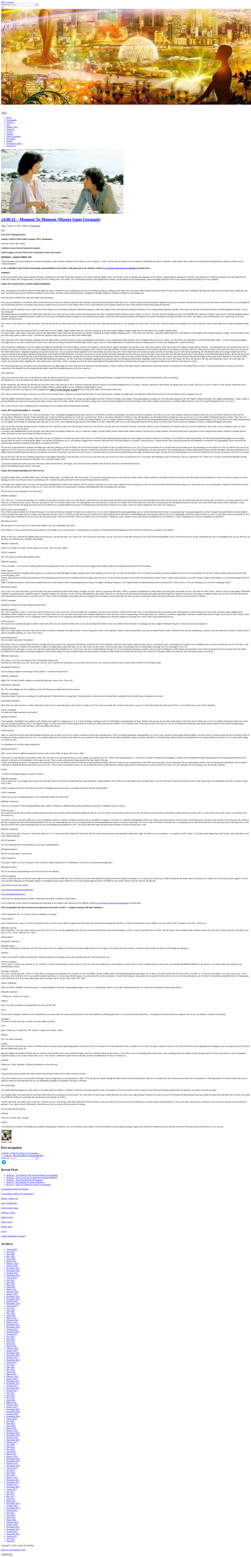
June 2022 (10, 1367)
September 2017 (13, 1487)
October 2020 (12, 1414)
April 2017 (10, 1499)
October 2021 (12, 1386)
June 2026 (10, 1254)
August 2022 (11, 1362)
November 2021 (13, 1383)
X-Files (9, 132)
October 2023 (12, 1329)
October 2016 (12, 1506)
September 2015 (13, 1534)
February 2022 (12, 1376)
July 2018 (10, 1470)
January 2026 (11, 1266)
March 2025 (11, 1289)
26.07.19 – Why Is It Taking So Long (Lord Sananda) (28, 1185)
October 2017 (12, 1484)
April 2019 (10, 1452)
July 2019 (10, 1444)
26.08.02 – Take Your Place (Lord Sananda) (24, 1180)
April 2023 (10, 1343)
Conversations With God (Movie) (15, 1189)
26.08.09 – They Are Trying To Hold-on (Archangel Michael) (31, 1177)
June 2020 (10, 1423)
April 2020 (10, 1426)
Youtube (9, 134)
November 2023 (13, 1327)
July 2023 (10, 1336)
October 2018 (12, 1463)
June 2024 (10, 1310)
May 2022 (10, 1369)
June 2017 (10, 1494)
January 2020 (11, 1430)
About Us (10, 122)
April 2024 (10, 1315)
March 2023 (11, 1346)
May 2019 (10, 1449)
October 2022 (12, 1357)
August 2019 (11, 1442)
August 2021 (11, 1390)
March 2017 (11, 1501)
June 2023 (10, 1339)
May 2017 (10, 1496)
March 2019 (11, 1454)
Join (8, 125)
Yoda (4, 226)
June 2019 (10, 1447)
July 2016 (10, 1513)
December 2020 (12, 1409)
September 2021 (13, 1388)
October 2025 (12, 1273)
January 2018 (11, 1477)
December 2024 (12, 1296)
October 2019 (12, 1437)
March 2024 (11, 1318)
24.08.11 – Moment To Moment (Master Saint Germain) (50, 219)
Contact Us (11, 146)
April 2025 (10, 1287)
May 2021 (10, 1397)
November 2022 (13, 1355)
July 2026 (10, 1252)
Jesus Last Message (9, 1203)
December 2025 (12, 1268)
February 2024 (12, 1320)
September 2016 (13, 1508)
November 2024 (13, 1299)
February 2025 (12, 1292)
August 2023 (11, 1334)
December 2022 (12, 1353)
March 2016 (11, 1520)
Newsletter (10, 139)
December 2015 (12, 1527)
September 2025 (13, 1275)
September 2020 (13, 1416)
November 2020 (13, 1412)
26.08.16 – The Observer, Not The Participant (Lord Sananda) (32, 1175)
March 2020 (11, 1428)
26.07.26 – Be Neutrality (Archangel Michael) (25, 1182)
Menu (4, 113)
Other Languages (13, 136)
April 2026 (10, 1259)
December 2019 (12, 1433)
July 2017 (10, 1492)
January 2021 (11, 1407)
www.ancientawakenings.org (13, 894)
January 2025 (11, 1294)
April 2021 (10, 1400)
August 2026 (11, 1249)
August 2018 (11, 1468)
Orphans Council (8, 1212)
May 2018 (10, 1475)
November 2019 (13, 1435)
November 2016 (13, 1503)
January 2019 (11, 1456)
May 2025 (10, 1285)
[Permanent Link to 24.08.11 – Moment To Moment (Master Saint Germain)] (62, 213)
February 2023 (12, 1348)
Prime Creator (7, 1222)
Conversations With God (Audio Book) (17, 1194)
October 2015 (12, 1531)
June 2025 (10, 1282)
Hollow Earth (6, 1227)
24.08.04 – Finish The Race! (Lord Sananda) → (21, 1153)
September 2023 (13, 1332)
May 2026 (10, 1256)
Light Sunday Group (9, 1208)
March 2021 (11, 1402)
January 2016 (11, 1524)
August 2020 (11, 1419)
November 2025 (13, 1270)
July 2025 (10, 1280)
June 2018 (10, 1473)
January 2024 (11, 1322)
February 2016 (12, 1522)
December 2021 (12, 1381)
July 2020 (10, 1421)
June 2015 (10, 1541)
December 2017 (12, 1480)
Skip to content (7, 2)
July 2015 (10, 1539)
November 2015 (13, 1529)
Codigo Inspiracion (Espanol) (13, 1236)
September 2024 (13, 1303)
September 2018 (13, 1466)
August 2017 (11, 1489)
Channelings (11, 120)
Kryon (3, 1231)
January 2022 (11, 1379)
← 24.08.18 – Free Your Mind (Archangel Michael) (22, 1155)
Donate (9, 141)
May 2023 (10, 1341)
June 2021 (10, 1395)
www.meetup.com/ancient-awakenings (119, 268)
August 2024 (11, 1306)
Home (8, 118)
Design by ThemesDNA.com (13, 1550)
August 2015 (11, 1536)
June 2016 (10, 1515)
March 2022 (11, 1374)
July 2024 (10, 1308)
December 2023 (12, 1325)
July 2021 (10, 1393)
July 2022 (10, 1365)
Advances (10, 129)
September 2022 (13, 1360)
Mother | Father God (9, 1198)
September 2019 (13, 1440)
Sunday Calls (11, 127)
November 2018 (13, 1461)
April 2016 (10, 1517)
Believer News (7, 1217)
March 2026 (11, 1261)
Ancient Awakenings (9, 108)
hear (3, 230)
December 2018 (12, 1459)
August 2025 (11, 1278)
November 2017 (13, 1482)
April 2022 (10, 1372)
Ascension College (14, 143)
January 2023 (11, 1350)
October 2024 (12, 1301)
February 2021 (12, 1405)
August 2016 (11, 1510)
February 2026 (12, 1263)
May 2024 (10, 1313)
